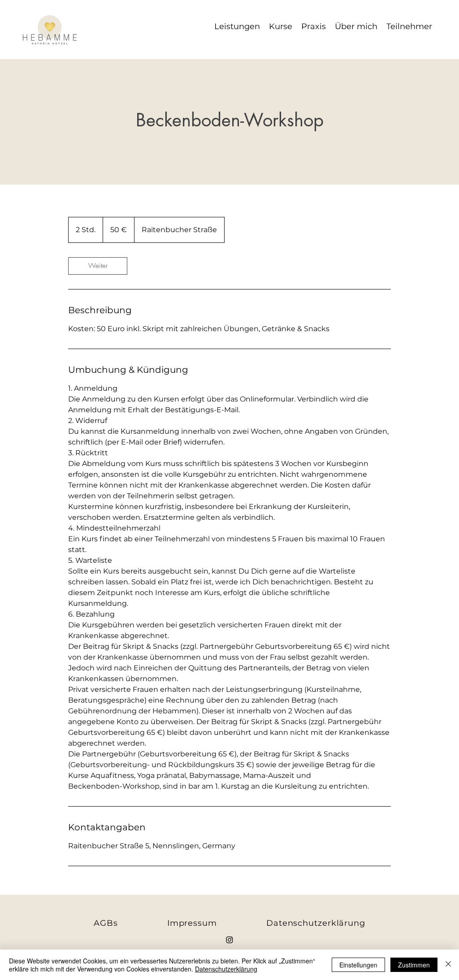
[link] (97, 266)
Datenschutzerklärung (226, 968)
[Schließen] (448, 965)
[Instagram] (229, 939)
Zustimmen (414, 964)
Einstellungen (358, 964)
